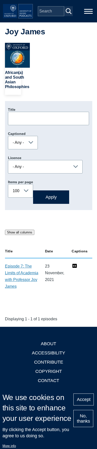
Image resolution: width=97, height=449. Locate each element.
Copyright (48, 371)
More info (9, 446)
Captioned (17, 134)
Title (11, 110)
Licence (14, 158)
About (48, 343)
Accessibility (48, 352)
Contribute (48, 362)
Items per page (20, 182)
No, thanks (83, 418)
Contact (48, 380)
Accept (84, 399)
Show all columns (19, 232)
